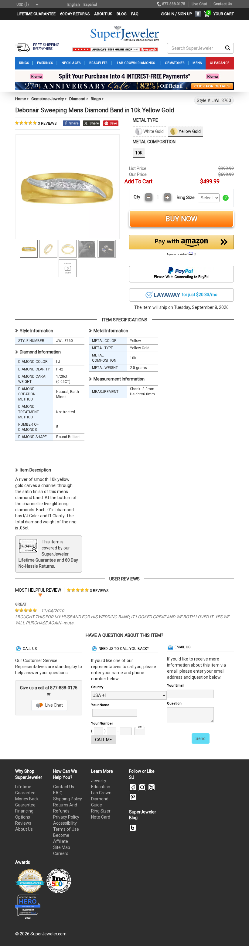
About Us (24, 829)
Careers (60, 853)
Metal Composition (154, 141)
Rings (96, 98)
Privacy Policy (66, 817)
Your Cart (222, 14)
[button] (181, 247)
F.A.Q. (58, 792)
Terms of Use (66, 829)
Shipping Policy (67, 798)
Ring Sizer (101, 811)
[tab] (87, 590)
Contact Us (63, 786)
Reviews (23, 823)
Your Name (100, 705)
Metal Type (145, 120)
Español (90, 4)
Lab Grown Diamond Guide (101, 798)
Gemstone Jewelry (47, 98)
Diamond (77, 98)
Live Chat (53, 705)
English (73, 4)
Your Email (175, 686)
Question (174, 703)
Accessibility (65, 823)
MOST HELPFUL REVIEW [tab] (38, 590)
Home (20, 98)
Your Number (102, 723)
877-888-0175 (173, 4)
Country (97, 687)
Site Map (61, 847)
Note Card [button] (100, 817)
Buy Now (181, 219)
